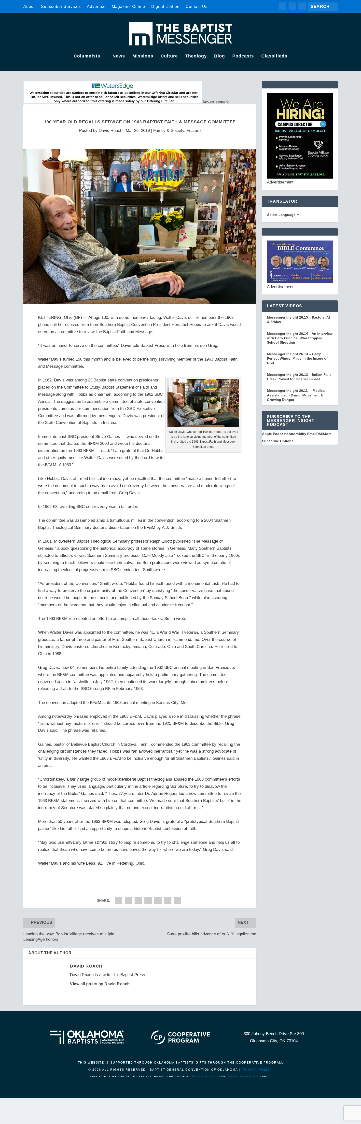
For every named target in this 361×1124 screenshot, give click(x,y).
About (29, 6)
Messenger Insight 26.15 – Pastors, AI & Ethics (298, 319)
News (118, 56)
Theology (196, 56)
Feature (194, 130)
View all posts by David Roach (100, 984)
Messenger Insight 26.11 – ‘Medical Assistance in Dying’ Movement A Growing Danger (296, 395)
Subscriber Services (61, 6)
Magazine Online (128, 6)
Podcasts (243, 56)
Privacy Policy (257, 1069)
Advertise (96, 6)
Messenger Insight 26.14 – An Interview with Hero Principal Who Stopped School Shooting (300, 338)
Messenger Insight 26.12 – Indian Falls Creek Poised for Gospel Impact (299, 377)
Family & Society (168, 130)
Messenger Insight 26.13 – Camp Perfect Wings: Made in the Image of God (297, 358)
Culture (169, 56)
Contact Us (197, 6)
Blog (219, 56)
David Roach (110, 130)
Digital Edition (165, 6)
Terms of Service (242, 1076)
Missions (142, 56)
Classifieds (274, 56)
